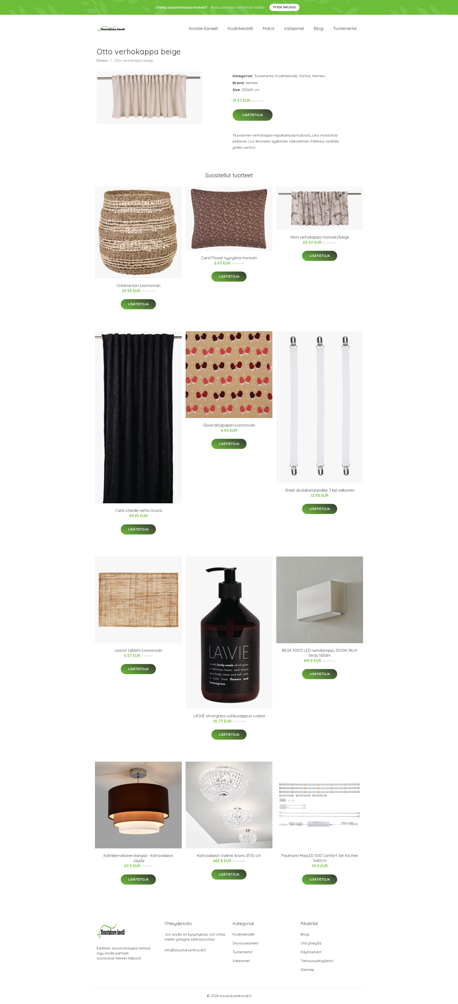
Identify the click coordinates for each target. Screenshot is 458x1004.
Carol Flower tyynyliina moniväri (229, 257)
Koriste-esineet (203, 28)
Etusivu (102, 60)
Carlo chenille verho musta (138, 510)
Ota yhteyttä (311, 943)
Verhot (305, 76)
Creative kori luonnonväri (138, 285)
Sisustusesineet (245, 943)
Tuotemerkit (345, 28)
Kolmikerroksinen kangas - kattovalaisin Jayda (138, 858)
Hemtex (318, 76)
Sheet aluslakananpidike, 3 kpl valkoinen (319, 490)
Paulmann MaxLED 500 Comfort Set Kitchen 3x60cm (319, 858)
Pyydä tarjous (284, 7)
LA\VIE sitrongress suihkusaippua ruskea (229, 716)
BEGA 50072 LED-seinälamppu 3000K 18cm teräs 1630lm (319, 653)
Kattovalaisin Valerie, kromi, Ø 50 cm (229, 855)
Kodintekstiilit (240, 28)
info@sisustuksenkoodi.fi (185, 950)
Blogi (318, 28)
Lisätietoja (252, 115)
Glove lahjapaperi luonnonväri (229, 425)
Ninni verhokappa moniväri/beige (320, 237)
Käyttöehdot (311, 952)
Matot (268, 28)
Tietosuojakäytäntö (317, 960)
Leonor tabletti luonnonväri (138, 650)
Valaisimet (294, 28)
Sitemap (307, 969)
